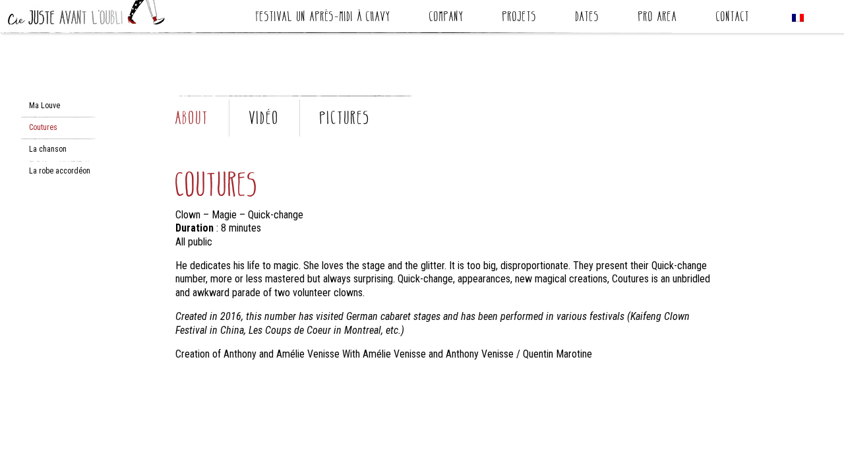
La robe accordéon (59, 170)
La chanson (48, 149)
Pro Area (657, 18)
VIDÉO (264, 118)
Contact (733, 18)
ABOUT (192, 118)
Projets (519, 18)
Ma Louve (44, 105)
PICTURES (345, 118)
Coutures (43, 127)
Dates (587, 18)
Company (446, 18)
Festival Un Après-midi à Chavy (323, 18)
